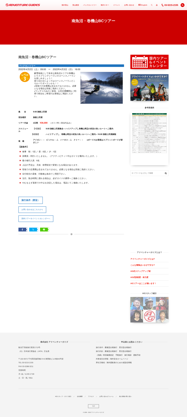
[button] (182, 5)
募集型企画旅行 (111, 347)
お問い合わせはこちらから (32, 209)
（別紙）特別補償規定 (105, 355)
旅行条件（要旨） (30, 200)
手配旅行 (119, 355)
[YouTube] (157, 5)
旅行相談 (128, 355)
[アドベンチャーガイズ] (22, 5)
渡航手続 (136, 355)
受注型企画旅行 (125, 347)
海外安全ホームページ (119, 359)
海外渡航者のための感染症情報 (119, 363)
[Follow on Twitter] (152, 5)
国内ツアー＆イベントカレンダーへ (35, 218)
